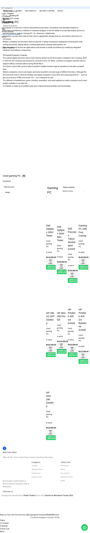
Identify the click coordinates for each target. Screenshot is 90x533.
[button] (50, 262)
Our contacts (65, 473)
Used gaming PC (49, 244)
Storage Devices (37, 469)
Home (5, 16)
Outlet (63, 480)
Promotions (64, 465)
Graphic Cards (37, 477)
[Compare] (49, 210)
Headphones (36, 473)
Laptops (34, 465)
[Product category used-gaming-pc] (45, 136)
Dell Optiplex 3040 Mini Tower (61, 233)
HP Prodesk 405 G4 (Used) (71, 316)
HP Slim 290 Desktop (50, 399)
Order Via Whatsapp (51, 267)
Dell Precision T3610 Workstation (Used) (72, 238)
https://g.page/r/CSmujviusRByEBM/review (42, 515)
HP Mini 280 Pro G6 (61, 316)
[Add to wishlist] (49, 221)
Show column (68, 187)
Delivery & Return (67, 477)
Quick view (49, 215)
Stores (63, 469)
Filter (7, 192)
